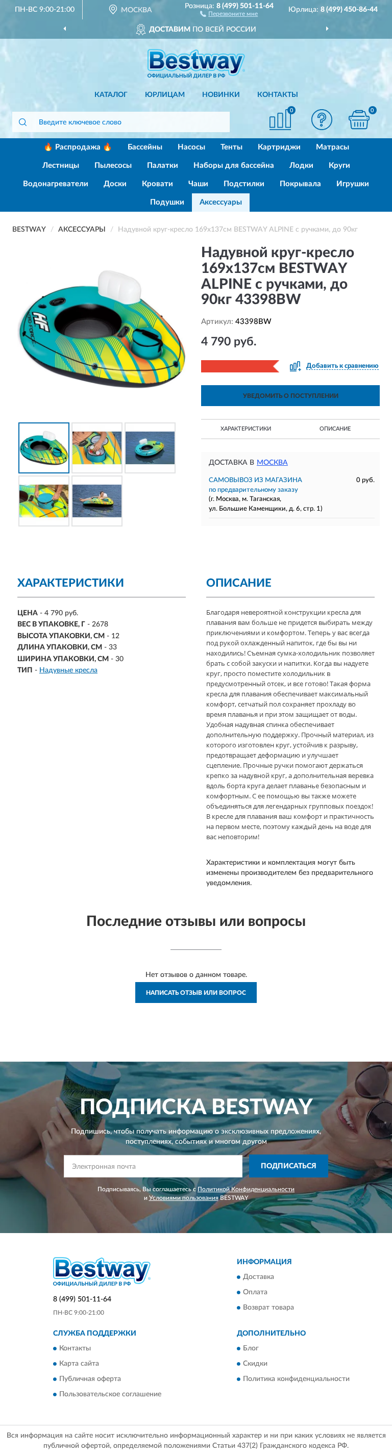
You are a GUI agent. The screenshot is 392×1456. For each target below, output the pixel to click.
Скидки (255, 1363)
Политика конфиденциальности (296, 1379)
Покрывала (300, 184)
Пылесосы (113, 165)
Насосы (191, 147)
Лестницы (60, 165)
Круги (339, 165)
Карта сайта (79, 1363)
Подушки (167, 202)
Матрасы (332, 147)
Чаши (198, 184)
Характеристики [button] (245, 429)
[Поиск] (22, 122)
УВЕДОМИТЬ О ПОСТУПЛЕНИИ (290, 396)
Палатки (162, 165)
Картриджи (279, 147)
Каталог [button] (111, 94)
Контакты (277, 94)
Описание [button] (335, 429)
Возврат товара (268, 1307)
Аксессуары (221, 202)
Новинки (221, 94)
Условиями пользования (183, 1198)
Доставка (258, 1277)
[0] (359, 119)
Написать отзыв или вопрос (196, 993)
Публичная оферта (90, 1379)
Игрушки (352, 184)
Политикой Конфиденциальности (246, 1189)
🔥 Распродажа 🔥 (77, 147)
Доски (115, 184)
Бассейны (145, 147)
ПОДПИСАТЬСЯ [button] (288, 1166)
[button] (229, 13)
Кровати (157, 184)
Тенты (231, 147)
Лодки (301, 165)
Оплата (255, 1292)
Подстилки (244, 184)
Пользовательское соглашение (110, 1394)
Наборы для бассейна (233, 165)
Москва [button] (272, 462)
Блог (251, 1348)
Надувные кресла (68, 670)
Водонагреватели (55, 184)
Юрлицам (165, 94)
